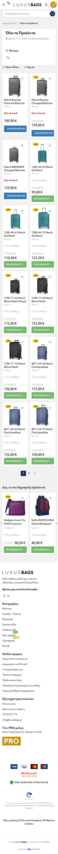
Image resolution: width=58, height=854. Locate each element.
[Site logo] (27, 4)
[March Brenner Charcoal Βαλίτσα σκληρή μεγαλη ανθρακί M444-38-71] (15, 85)
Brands (6, 645)
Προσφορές (10, 640)
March (30, 67)
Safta (34, 528)
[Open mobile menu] (3, 5)
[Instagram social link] (8, 596)
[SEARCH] (52, 13)
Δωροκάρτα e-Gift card (14, 664)
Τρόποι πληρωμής (11, 674)
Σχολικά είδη (9, 624)
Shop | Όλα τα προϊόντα (15, 658)
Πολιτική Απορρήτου (30, 820)
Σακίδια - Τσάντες (11, 614)
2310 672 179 (9, 714)
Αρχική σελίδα (9, 23)
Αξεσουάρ (7, 619)
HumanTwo (35, 849)
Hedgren (9, 528)
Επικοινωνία (8, 703)
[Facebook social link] (4, 596)
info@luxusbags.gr (12, 719)
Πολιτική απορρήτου (27, 805)
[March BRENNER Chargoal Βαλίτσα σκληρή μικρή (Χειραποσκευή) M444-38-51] (15, 152)
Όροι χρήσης (10, 820)
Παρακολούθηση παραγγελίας (18, 690)
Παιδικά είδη (9, 629)
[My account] (46, 5)
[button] (43, 198)
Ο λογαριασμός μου (12, 669)
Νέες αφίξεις (9, 635)
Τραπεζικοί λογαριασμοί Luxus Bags (21, 685)
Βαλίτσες (7, 608)
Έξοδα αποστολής (12, 680)
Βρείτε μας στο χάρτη (13, 709)
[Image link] (17, 572)
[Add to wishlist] (22, 78)
